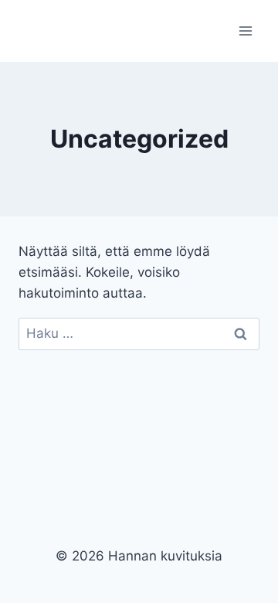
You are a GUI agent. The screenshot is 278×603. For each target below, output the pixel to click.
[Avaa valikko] (245, 31)
